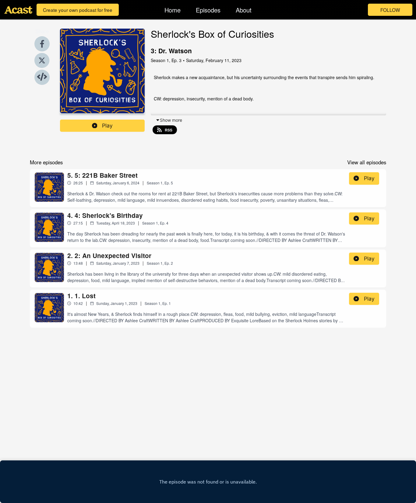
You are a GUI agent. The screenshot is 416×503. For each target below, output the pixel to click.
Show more (171, 120)
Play (107, 125)
